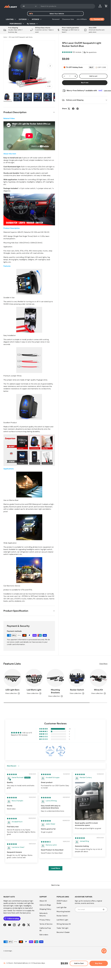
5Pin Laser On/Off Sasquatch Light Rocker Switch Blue (21, 37)
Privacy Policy (45, 920)
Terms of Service (46, 924)
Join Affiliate (82, 19)
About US (43, 901)
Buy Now (98, 963)
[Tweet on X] (69, 109)
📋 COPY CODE (100, 67)
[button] (106, 6)
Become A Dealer (63, 932)
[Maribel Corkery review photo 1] (89, 801)
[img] (12, 774)
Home (5, 37)
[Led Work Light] (34, 678)
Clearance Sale (68, 19)
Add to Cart (79, 963)
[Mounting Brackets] (55, 678)
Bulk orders (44, 935)
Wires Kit (98, 690)
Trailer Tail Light (62, 928)
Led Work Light (34, 690)
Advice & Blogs (45, 905)
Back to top (55, 885)
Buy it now (84, 82)
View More (103, 664)
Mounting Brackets (55, 691)
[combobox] (57, 6)
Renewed (55, 19)
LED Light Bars (12, 690)
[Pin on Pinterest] (77, 109)
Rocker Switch (77, 690)
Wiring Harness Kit (64, 924)
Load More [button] (55, 868)
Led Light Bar (62, 907)
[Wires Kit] (98, 678)
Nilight (10, 951)
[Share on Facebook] (73, 109)
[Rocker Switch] (77, 678)
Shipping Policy (45, 909)
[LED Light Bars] (12, 678)
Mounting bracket (63, 911)
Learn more (107, 90)
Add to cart (93, 76)
